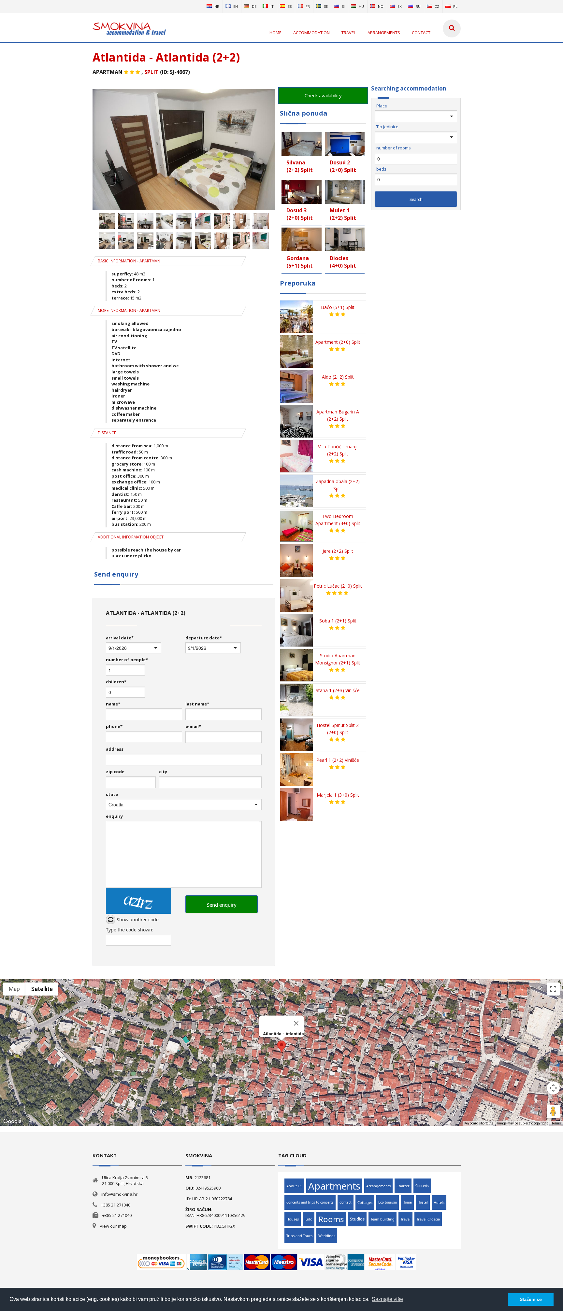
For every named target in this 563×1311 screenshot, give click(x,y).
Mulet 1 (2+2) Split (343, 214)
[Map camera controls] (553, 1088)
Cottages (364, 1202)
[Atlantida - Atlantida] (184, 209)
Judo (308, 1219)
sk (399, 6)
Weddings (326, 1235)
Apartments (334, 1185)
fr (308, 6)
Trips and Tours (299, 1235)
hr (216, 6)
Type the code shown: (129, 930)
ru (418, 6)
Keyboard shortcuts (478, 1123)
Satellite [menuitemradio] (42, 988)
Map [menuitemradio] (14, 988)
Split (151, 72)
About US (294, 1185)
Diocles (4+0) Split (343, 262)
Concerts (422, 1185)
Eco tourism (387, 1202)
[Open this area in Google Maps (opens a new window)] (12, 1121)
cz (437, 6)
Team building (382, 1219)
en (235, 6)
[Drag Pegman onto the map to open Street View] (553, 1111)
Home (407, 1202)
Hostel (423, 1202)
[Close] (296, 1023)
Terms (556, 1123)
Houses (292, 1219)
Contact (345, 1202)
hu (361, 6)
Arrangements (378, 1185)
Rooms (331, 1219)
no (380, 6)
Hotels (439, 1202)
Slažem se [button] (531, 1299)
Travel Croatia (428, 1219)
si (343, 6)
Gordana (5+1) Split (299, 262)
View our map (113, 1226)
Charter (403, 1185)
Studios (357, 1219)
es (290, 6)
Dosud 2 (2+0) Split (343, 166)
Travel (405, 1219)
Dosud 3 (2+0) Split (299, 214)
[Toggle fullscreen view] (553, 989)
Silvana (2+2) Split (299, 166)
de (254, 6)
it (272, 6)
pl (455, 6)
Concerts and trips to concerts (310, 1202)
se (326, 6)
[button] (281, 1046)
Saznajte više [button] (387, 1299)
